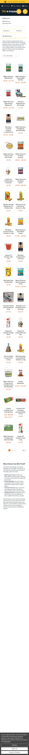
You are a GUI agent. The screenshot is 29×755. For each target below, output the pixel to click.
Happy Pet (5, 503)
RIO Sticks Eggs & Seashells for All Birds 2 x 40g (21, 358)
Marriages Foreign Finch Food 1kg (20, 257)
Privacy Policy (6, 741)
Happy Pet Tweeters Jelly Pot (8, 257)
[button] (13, 31)
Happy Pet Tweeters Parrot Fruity (20, 438)
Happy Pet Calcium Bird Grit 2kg (20, 332)
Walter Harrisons (18, 502)
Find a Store (6, 6)
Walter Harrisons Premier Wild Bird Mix (20, 78)
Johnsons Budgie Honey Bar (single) (20, 103)
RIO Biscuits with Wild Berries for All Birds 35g (8, 206)
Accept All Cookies (14, 752)
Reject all (14, 749)
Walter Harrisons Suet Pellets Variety (20, 231)
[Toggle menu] (18, 11)
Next (24, 450)
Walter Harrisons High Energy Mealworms (8, 103)
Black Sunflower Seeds (17, 483)
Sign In (15, 6)
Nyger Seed (7, 484)
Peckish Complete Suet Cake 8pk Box (8, 410)
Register (19, 6)
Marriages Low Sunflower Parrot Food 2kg (20, 307)
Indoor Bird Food (6, 23)
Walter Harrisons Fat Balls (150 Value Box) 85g (8, 438)
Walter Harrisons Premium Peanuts (20, 155)
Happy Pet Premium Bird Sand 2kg (8, 181)
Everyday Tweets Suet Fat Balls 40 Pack (8, 307)
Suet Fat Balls (21, 491)
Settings (14, 745)
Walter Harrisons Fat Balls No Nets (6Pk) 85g (20, 128)
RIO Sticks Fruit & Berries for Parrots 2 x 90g (20, 206)
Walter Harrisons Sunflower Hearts (20, 181)
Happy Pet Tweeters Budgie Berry (8, 332)
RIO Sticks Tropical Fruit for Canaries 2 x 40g (8, 231)
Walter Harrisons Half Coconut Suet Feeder (8, 155)
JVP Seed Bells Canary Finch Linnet (8, 358)
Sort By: (5, 55)
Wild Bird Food (6, 21)
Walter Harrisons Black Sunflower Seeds (20, 282)
